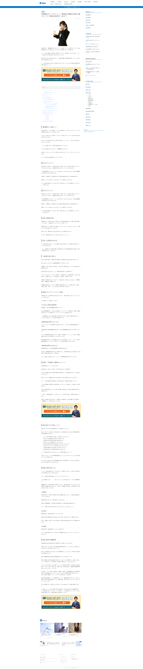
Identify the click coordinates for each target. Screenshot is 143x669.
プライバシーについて (63, 658)
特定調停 (80, 1)
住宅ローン (90, 97)
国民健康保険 (90, 100)
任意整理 (59, 1)
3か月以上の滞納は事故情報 (51, 104)
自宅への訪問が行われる (49, 99)
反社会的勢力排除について (64, 662)
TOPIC (88, 84)
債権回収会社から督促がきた (93, 46)
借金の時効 (89, 61)
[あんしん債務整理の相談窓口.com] (42, 4)
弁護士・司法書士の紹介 (56, 4)
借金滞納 (95, 1)
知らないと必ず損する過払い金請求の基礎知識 (93, 68)
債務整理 (53, 1)
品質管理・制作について (64, 660)
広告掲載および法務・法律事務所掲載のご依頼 (75, 659)
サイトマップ (44, 662)
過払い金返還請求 (90, 25)
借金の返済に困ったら (48, 113)
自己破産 (73, 1)
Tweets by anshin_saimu (89, 131)
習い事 (89, 105)
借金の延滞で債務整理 (48, 121)
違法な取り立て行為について (50, 112)
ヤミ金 (89, 94)
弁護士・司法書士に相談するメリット (51, 110)
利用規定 (43, 659)
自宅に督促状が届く (48, 97)
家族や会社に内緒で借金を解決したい (93, 37)
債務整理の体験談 (68, 4)
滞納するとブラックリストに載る (51, 103)
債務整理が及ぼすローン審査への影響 (93, 72)
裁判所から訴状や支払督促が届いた (93, 52)
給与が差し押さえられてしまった (93, 41)
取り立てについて (47, 94)
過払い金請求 (88, 1)
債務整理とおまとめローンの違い (93, 65)
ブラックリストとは (91, 75)
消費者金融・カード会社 (93, 104)
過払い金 (89, 125)
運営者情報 (43, 657)
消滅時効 (89, 119)
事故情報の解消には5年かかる (51, 108)
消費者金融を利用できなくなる (51, 106)
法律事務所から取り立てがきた (93, 49)
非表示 (46, 87)
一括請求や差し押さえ (48, 101)
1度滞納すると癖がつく (48, 92)
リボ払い (90, 96)
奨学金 (89, 101)
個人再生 (66, 1)
